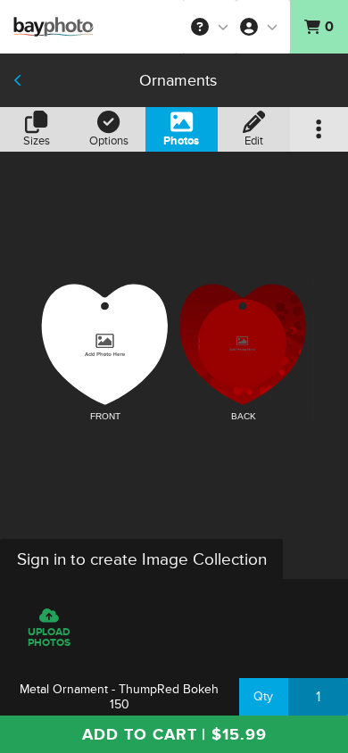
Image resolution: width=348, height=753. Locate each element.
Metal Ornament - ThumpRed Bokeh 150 (119, 697)
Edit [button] (253, 141)
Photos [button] (181, 141)
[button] (209, 27)
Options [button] (108, 141)
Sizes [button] (36, 141)
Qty (263, 696)
